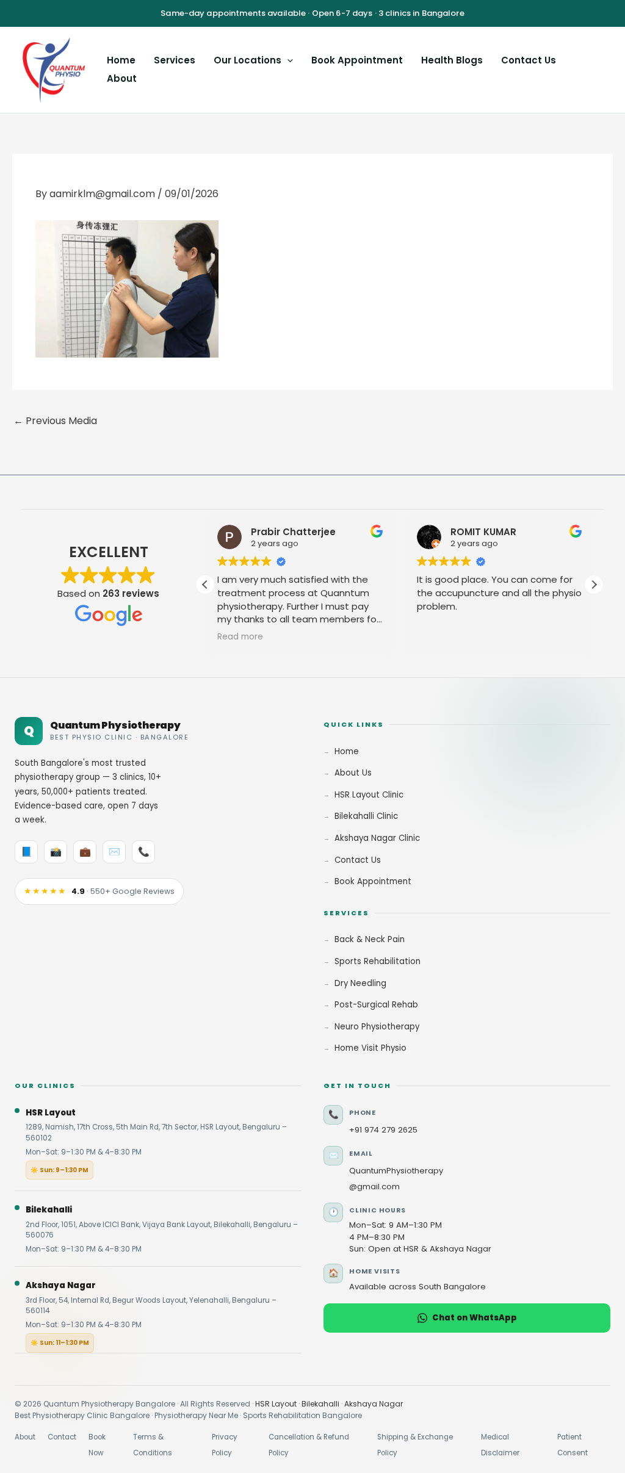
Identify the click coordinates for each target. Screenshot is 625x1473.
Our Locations (247, 60)
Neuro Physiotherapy (376, 1026)
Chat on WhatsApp (474, 1318)
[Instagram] (52, 495)
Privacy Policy (224, 1445)
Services (174, 60)
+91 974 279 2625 (383, 1130)
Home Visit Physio (370, 1048)
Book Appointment (357, 60)
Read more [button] (240, 637)
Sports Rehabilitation (377, 961)
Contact (62, 1437)
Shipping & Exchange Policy (415, 1445)
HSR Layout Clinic (368, 795)
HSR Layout (276, 1404)
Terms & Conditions (152, 1445)
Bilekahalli (320, 1404)
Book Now (97, 1445)
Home (121, 60)
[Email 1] (103, 495)
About (122, 78)
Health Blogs (452, 60)
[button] (287, 60)
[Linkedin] (78, 495)
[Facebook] (26, 495)
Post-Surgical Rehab (376, 1004)
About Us (353, 773)
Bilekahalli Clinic (366, 816)
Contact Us (528, 60)
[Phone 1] (129, 495)
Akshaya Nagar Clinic (377, 838)
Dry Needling (360, 983)
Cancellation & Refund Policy (309, 1445)
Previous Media (55, 421)
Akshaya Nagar (373, 1404)
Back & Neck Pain (369, 939)
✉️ (114, 851)
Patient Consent (572, 1445)
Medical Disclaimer (500, 1445)
